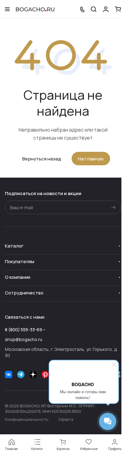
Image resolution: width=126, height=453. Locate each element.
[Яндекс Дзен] (33, 374)
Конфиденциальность (26, 419)
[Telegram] (20, 374)
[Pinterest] (45, 374)
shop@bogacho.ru (23, 339)
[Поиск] (94, 9)
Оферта (65, 419)
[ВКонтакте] (8, 374)
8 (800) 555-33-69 (23, 329)
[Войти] (106, 9)
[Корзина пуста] (118, 9)
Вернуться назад (41, 158)
